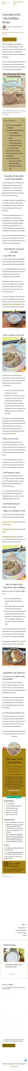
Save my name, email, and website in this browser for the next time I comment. (14, 1040)
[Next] (23, 960)
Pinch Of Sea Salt (13, 148)
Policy (8, 114)
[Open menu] (14, 7)
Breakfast (5, 32)
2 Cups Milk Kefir (13, 133)
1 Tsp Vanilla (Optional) (15, 145)
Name (5, 1019)
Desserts (11, 32)
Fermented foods (19, 32)
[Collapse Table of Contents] (23, 121)
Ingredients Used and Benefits (14, 130)
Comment (6, 993)
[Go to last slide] (5, 960)
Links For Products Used (13, 150)
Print (14, 796)
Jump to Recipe (10, 39)
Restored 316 (14, 1066)
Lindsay (9, 26)
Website (5, 1035)
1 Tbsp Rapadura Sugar (15, 143)
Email (5, 1027)
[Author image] (4, 27)
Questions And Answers (13, 158)
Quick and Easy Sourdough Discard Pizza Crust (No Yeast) (21, 930)
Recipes (4, 34)
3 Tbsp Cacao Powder (15, 140)
